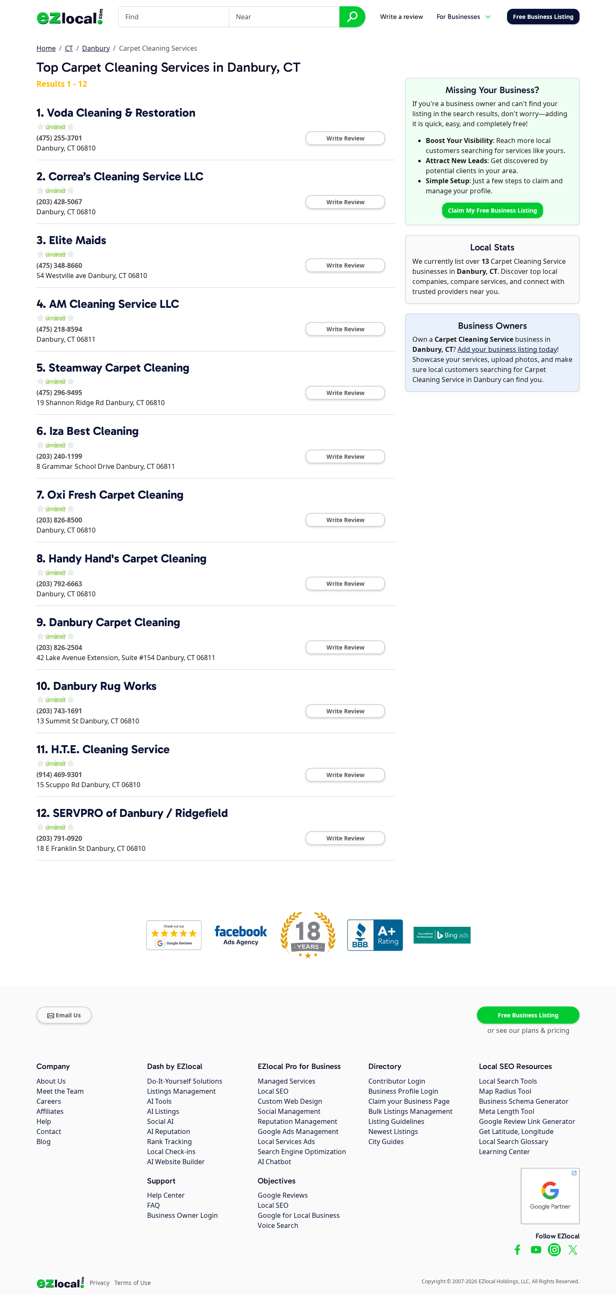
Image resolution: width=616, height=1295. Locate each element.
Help (43, 1121)
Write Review (345, 138)
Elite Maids (77, 240)
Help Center (166, 1195)
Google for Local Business (299, 1215)
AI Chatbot (274, 1161)
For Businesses (458, 17)
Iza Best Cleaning (94, 431)
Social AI (160, 1121)
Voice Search (278, 1225)
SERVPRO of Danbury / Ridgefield (140, 813)
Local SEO (273, 1091)
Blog (43, 1141)
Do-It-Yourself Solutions (185, 1081)
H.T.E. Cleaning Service (110, 749)
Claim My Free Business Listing (492, 210)
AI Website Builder (176, 1161)
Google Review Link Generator (527, 1121)
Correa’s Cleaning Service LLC (126, 176)
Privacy (99, 1283)
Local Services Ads (286, 1141)
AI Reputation (168, 1131)
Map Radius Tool (505, 1091)
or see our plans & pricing (528, 1030)
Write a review (401, 17)
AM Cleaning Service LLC (114, 304)
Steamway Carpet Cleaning (119, 367)
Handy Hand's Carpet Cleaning (128, 558)
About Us (51, 1081)
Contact (48, 1131)
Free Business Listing (528, 1015)
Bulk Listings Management (410, 1111)
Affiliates (50, 1111)
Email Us (68, 1015)
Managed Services (287, 1081)
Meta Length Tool (506, 1111)
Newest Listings (393, 1131)
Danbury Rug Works (105, 686)
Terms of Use (132, 1283)
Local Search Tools (508, 1081)
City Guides (386, 1141)
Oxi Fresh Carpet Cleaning (115, 495)
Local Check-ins (171, 1151)
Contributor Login (396, 1081)
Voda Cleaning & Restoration (121, 113)
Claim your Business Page (409, 1101)
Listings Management (181, 1091)
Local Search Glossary (513, 1141)
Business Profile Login (403, 1091)
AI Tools (159, 1101)
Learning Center (504, 1151)
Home (46, 48)
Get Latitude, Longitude (516, 1131)
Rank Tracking (169, 1141)
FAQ (153, 1205)
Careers (48, 1101)
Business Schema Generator (524, 1101)
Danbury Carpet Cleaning (114, 622)
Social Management (289, 1111)
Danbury (96, 48)
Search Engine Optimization (302, 1151)
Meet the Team (60, 1091)
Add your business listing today (507, 349)
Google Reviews (283, 1195)
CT (69, 48)
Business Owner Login (182, 1215)
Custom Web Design (290, 1101)
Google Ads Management (298, 1131)
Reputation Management (297, 1121)
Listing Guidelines (396, 1121)
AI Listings (163, 1111)
